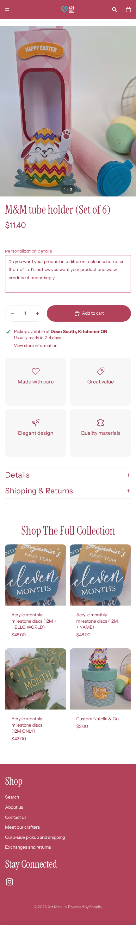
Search (12, 797)
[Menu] (7, 9)
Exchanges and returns (28, 847)
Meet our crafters (22, 827)
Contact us (16, 817)
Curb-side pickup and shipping (35, 837)
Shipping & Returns (39, 490)
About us (14, 807)
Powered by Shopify (85, 906)
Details (17, 474)
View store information (36, 345)
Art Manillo (56, 906)
